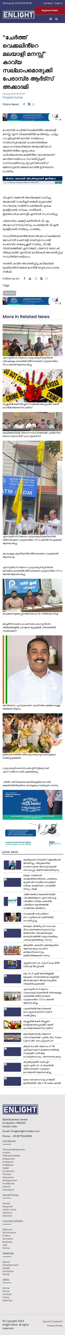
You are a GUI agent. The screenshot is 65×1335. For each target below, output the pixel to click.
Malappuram (10, 1180)
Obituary (7, 1213)
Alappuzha (9, 1159)
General (9, 293)
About (6, 1291)
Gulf (5, 1245)
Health (6, 1268)
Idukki (6, 1168)
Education (8, 1271)
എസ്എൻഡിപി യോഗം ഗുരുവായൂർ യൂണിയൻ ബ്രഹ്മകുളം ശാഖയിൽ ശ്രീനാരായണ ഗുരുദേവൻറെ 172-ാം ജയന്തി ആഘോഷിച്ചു (30, 361)
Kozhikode (9, 1183)
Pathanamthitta (11, 1156)
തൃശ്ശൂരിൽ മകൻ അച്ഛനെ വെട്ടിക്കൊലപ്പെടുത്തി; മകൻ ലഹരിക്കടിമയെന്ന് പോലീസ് (31, 405)
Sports (6, 1262)
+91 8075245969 (22, 1136)
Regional (8, 1206)
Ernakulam (9, 1171)
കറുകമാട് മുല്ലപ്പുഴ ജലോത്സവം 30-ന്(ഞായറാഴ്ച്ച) (30, 613)
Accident (8, 1239)
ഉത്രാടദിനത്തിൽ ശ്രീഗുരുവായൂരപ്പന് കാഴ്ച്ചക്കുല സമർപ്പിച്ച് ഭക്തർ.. (29, 756)
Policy (6, 1297)
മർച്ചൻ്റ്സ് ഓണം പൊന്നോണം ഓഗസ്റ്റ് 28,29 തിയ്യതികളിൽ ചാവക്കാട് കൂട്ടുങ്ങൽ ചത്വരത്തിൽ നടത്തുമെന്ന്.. (29, 627)
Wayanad (8, 1177)
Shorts (6, 1274)
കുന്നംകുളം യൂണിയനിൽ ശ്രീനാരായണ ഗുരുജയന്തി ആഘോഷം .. (30, 555)
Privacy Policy (54, 1325)
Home (6, 1288)
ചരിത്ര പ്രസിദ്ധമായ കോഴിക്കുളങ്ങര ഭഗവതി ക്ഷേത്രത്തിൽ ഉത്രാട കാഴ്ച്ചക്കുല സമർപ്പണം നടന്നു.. (31, 783)
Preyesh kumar (13, 97)
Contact (7, 1294)
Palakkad (8, 1165)
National (7, 1229)
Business (7, 1242)
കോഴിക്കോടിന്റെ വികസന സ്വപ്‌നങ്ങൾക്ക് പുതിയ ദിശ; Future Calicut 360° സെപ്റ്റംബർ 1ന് (32, 434)
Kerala (6, 1203)
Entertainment (10, 1265)
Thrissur (7, 1174)
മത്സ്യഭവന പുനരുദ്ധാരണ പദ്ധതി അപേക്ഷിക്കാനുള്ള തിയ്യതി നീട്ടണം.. (31, 707)
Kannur (7, 1187)
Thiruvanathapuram (14, 1149)
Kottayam (8, 1162)
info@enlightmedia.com (25, 1131)
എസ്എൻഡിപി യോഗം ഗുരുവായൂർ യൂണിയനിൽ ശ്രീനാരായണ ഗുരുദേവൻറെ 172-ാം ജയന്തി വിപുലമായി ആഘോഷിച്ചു (32, 540)
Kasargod (8, 1190)
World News (9, 1233)
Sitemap (7, 1300)
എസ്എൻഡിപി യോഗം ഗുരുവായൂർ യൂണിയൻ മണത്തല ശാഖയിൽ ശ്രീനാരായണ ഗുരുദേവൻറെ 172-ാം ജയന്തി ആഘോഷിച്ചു (32, 571)
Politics (6, 1236)
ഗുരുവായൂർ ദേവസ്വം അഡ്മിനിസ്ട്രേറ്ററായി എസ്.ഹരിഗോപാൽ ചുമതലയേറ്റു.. (26, 770)
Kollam (6, 1153)
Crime (6, 1248)
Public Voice (9, 1210)
